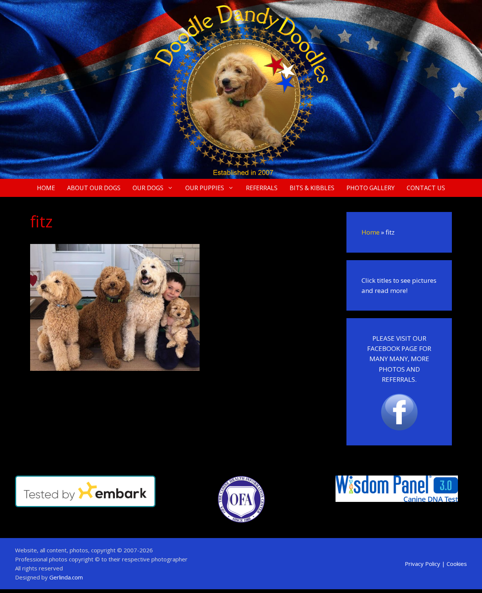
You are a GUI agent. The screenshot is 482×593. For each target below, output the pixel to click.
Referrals (262, 188)
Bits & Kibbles (312, 188)
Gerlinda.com (66, 577)
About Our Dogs (93, 188)
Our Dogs (148, 188)
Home (46, 188)
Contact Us (426, 188)
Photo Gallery (370, 188)
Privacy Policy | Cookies (436, 563)
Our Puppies (204, 188)
